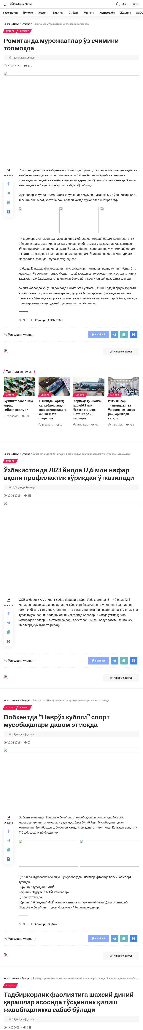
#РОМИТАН (55, 320)
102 (27, 416)
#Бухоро (41, 320)
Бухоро (10, 31)
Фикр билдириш (123, 351)
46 (96, 424)
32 (61, 424)
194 (30, 65)
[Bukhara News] (21, 4)
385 (29, 1027)
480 (132, 424)
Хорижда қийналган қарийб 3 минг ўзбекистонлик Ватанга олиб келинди (88, 409)
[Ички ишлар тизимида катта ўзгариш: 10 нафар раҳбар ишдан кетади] (123, 386)
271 (29, 742)
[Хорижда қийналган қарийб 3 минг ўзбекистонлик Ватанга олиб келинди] (88, 386)
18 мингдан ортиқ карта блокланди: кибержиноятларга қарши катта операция (52, 409)
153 (29, 495)
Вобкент (53, 924)
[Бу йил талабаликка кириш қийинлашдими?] (19, 386)
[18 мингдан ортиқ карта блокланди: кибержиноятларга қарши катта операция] (54, 386)
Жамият (24, 31)
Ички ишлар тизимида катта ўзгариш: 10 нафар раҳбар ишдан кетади (121, 409)
